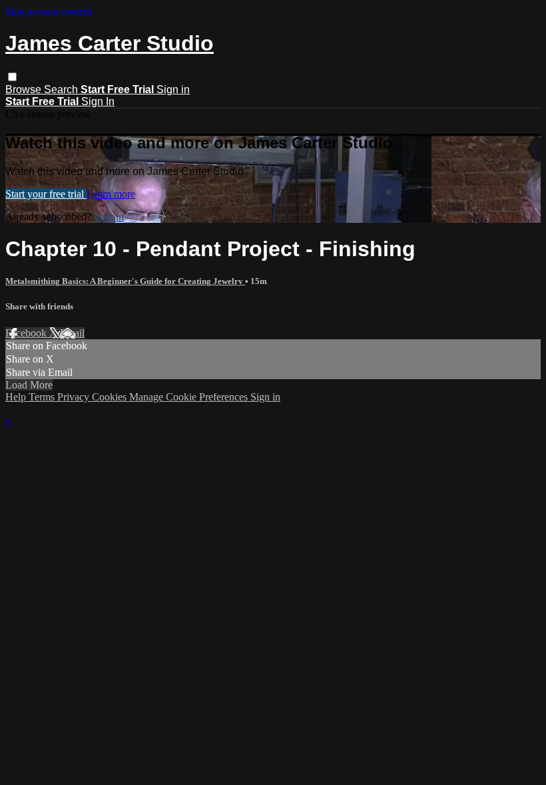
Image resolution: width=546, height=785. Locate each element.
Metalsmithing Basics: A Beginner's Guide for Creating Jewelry (125, 281)
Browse (24, 89)
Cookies (110, 396)
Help (17, 396)
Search (62, 89)
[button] (12, 77)
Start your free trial (46, 194)
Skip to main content (48, 11)
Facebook (27, 333)
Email (72, 333)
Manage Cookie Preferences (189, 396)
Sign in (173, 89)
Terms (43, 396)
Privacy (74, 396)
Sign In (98, 101)
